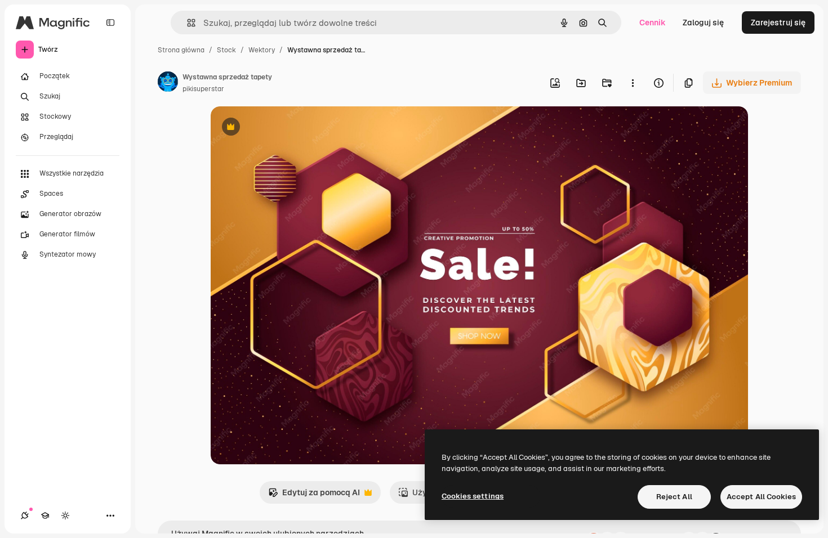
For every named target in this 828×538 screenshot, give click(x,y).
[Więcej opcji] (632, 82)
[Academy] (45, 515)
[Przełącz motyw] (65, 515)
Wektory (261, 50)
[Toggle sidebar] (110, 23)
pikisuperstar (203, 88)
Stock (226, 50)
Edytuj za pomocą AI (314, 495)
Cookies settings (473, 496)
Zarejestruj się (778, 22)
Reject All (674, 496)
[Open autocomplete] (186, 23)
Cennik (652, 22)
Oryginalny (288, 128)
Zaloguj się (703, 22)
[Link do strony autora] (168, 83)
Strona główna (181, 50)
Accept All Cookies (761, 496)
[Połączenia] (25, 515)
